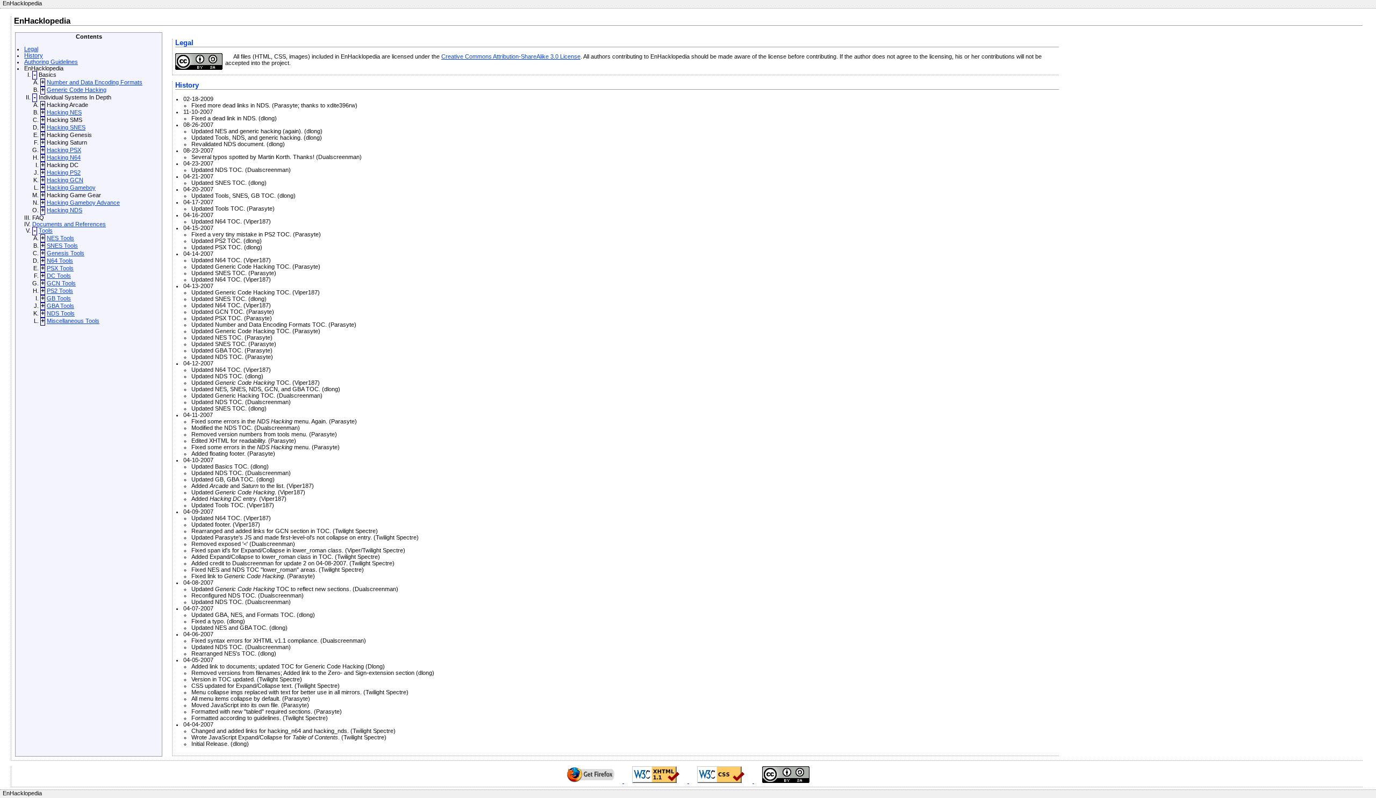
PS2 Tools (60, 290)
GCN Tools (61, 283)
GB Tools (59, 298)
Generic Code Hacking (76, 90)
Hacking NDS (64, 210)
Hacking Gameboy (71, 187)
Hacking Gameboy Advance (83, 202)
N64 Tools (60, 260)
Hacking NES (64, 112)
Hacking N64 (64, 157)
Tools (46, 230)
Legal (31, 49)
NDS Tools (61, 313)
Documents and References (69, 224)
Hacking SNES (66, 127)
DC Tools (59, 275)
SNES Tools (62, 245)
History (33, 55)
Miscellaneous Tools (73, 321)
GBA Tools (60, 306)
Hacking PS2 (64, 172)
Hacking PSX (64, 150)
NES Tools (60, 238)
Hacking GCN (65, 180)
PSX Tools (60, 268)
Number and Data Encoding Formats (94, 82)
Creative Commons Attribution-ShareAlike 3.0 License (510, 56)
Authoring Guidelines (51, 62)
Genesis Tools (65, 253)
